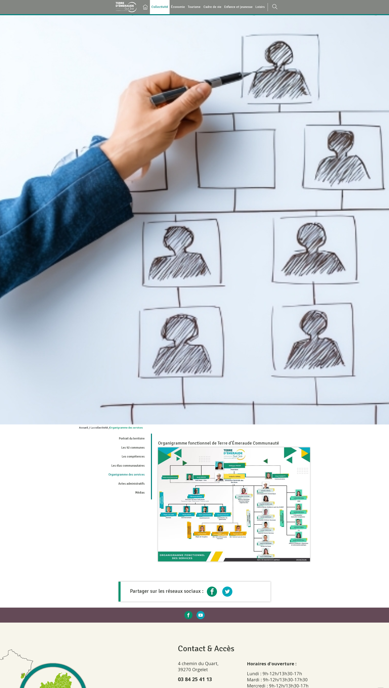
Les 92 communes (133, 447)
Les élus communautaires (128, 465)
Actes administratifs (131, 483)
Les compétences (133, 456)
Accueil (83, 427)
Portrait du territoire (132, 438)
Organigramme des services (126, 474)
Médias (140, 492)
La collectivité (99, 427)
